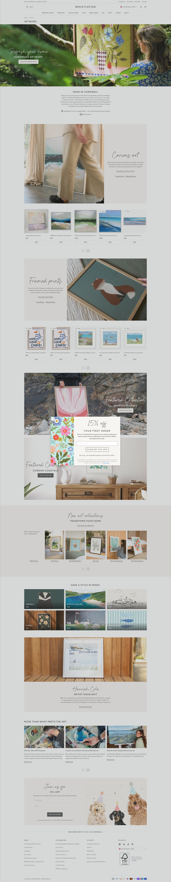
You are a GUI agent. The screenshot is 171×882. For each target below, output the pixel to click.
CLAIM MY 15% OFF (97, 449)
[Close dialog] (53, 419)
